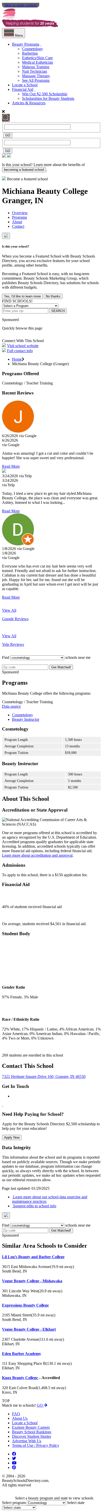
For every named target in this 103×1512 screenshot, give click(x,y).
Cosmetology (32, 49)
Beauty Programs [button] (25, 44)
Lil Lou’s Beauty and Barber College (33, 1257)
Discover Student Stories (31, 1436)
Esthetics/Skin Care (37, 58)
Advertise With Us (26, 1441)
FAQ (16, 1414)
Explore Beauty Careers (31, 1427)
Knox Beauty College (20, 1378)
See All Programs (36, 80)
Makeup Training (35, 67)
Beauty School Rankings (31, 1432)
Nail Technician (34, 71)
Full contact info (20, 351)
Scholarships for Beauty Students (48, 98)
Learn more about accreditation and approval (37, 855)
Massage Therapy (36, 76)
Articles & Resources (29, 103)
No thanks (53, 296)
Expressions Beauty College (25, 1305)
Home (17, 359)
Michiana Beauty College (45, 191)
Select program (14, 1502)
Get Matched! (61, 667)
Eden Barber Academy (21, 1353)
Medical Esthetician (37, 62)
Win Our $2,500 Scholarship (44, 94)
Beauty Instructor (25, 719)
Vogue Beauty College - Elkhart (29, 1329)
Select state (75, 1502)
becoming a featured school (24, 170)
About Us (20, 1418)
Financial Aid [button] (22, 89)
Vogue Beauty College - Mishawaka (32, 1281)
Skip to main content (20, 5)
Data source (11, 706)
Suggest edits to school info (34, 1206)
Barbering (30, 53)
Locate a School (25, 85)
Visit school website (22, 346)
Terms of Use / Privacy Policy (35, 1445)
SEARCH (58, 311)
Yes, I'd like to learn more (22, 296)
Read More (11, 466)
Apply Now (12, 1137)
